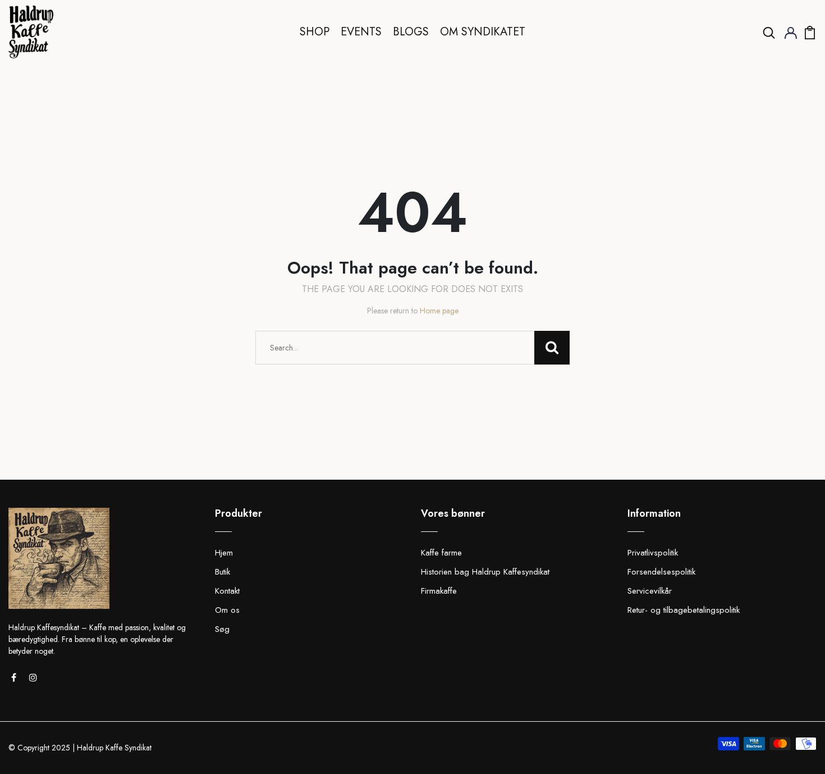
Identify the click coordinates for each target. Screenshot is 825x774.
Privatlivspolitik (652, 553)
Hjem (224, 553)
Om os (227, 610)
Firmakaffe (439, 591)
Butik (222, 572)
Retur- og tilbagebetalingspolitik (683, 610)
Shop (314, 32)
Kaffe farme (441, 553)
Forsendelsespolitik (661, 572)
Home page (439, 310)
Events (361, 32)
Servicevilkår (649, 591)
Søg (222, 629)
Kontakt (227, 591)
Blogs (411, 32)
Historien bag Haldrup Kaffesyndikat (485, 572)
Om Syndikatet (482, 32)
